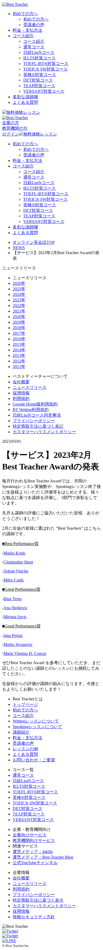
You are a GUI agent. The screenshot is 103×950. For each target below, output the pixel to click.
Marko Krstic (14, 553)
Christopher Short (18, 562)
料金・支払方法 (27, 30)
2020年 (19, 316)
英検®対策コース (29, 797)
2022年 (19, 305)
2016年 (19, 339)
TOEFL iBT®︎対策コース (45, 63)
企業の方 (10, 122)
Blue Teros (12, 599)
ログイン (10, 134)
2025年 (19, 289)
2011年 (19, 366)
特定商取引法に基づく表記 (38, 426)
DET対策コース (38, 80)
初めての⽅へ (25, 710)
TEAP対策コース (39, 85)
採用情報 (21, 393)
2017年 (19, 333)
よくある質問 (25, 102)
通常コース (33, 47)
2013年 (19, 355)
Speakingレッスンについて (37, 726)
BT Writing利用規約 (31, 409)
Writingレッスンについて (36, 721)
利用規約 (21, 398)
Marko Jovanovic (17, 644)
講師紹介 (21, 732)
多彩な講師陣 (25, 97)
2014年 (19, 350)
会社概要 (21, 382)
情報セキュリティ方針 (34, 917)
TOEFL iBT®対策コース (35, 792)
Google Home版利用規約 (35, 404)
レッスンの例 (25, 749)
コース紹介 (23, 36)
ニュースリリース (29, 387)
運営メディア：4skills (33, 851)
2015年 (19, 344)
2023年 (19, 300)
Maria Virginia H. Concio (24, 653)
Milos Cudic (13, 580)
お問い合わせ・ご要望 (34, 760)
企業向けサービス (29, 835)
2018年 (19, 327)
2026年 (19, 283)
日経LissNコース (38, 52)
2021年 (19, 311)
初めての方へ (25, 13)
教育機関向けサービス (34, 840)
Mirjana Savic (15, 616)
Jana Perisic (13, 635)
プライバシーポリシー (34, 420)
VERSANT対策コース (43, 91)
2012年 (19, 361)
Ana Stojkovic (15, 608)
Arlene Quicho (15, 571)
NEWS (19, 247)
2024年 (19, 294)
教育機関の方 (14, 128)
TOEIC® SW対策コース (45, 69)
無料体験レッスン (23, 112)
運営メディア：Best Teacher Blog (43, 857)
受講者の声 (33, 24)
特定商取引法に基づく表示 (38, 900)
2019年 (19, 322)
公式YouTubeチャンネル (35, 862)
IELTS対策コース (39, 58)
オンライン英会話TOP (34, 242)
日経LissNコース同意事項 (37, 415)
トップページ (25, 704)
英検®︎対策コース (39, 74)
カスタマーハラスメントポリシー (44, 432)
